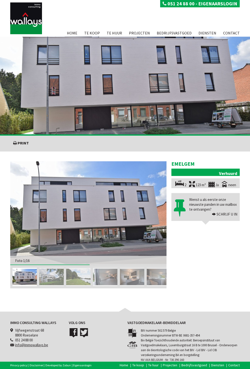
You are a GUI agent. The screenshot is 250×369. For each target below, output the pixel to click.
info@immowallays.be (31, 345)
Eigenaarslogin (82, 365)
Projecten (139, 33)
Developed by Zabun (58, 365)
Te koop (92, 33)
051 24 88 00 (181, 3)
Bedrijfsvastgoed (174, 33)
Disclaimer (36, 365)
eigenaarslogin (217, 3)
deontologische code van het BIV (172, 350)
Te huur (114, 33)
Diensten (207, 33)
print (23, 143)
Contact (231, 33)
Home (72, 33)
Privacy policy (18, 365)
